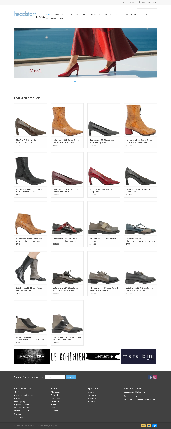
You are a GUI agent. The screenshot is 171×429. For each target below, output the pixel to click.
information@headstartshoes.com (141, 399)
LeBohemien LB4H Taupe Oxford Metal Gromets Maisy (103, 289)
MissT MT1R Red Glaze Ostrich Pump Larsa (102, 190)
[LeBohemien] (32, 356)
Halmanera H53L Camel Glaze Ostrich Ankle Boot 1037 (66, 141)
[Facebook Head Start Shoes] (150, 377)
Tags (53, 407)
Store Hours (19, 417)
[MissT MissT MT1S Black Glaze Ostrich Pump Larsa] (140, 169)
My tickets (91, 398)
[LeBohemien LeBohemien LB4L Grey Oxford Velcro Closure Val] (103, 218)
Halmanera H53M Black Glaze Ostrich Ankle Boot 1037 (29, 190)
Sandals (134, 14)
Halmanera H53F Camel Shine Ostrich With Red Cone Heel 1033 (140, 141)
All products (55, 392)
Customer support (21, 411)
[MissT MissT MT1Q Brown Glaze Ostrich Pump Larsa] (30, 120)
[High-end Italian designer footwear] (29, 14)
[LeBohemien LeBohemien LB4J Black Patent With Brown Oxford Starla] (67, 268)
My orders (91, 395)
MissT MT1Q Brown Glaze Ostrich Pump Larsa (27, 141)
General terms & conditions (25, 395)
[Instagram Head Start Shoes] (155, 377)
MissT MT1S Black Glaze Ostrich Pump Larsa (140, 190)
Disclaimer (18, 398)
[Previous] (19, 54)
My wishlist (91, 401)
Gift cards (51, 18)
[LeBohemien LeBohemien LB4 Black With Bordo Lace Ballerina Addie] (67, 218)
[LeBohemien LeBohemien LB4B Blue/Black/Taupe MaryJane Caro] (140, 218)
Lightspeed (53, 426)
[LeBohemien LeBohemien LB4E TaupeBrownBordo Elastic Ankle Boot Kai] (30, 317)
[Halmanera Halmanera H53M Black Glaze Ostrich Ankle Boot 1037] (30, 169)
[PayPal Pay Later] (149, 425)
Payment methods (21, 404)
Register (90, 392)
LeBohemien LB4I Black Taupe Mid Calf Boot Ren (29, 289)
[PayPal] (143, 425)
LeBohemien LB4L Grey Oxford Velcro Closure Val (102, 239)
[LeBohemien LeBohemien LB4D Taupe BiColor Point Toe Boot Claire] (67, 317)
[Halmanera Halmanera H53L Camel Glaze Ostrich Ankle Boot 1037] (67, 120)
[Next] (152, 54)
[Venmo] (154, 425)
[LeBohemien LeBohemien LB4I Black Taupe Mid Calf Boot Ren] (30, 268)
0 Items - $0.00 (130, 2)
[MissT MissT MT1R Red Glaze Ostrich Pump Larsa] (103, 169)
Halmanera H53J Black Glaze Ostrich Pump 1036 (101, 141)
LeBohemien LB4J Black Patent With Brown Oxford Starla (66, 289)
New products (56, 398)
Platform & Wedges (91, 14)
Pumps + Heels (110, 14)
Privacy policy (19, 401)
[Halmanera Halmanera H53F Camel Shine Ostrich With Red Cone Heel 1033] (140, 120)
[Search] (139, 10)
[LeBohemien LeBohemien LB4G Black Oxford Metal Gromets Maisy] (140, 268)
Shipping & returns (21, 407)
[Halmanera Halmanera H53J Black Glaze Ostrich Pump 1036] (103, 120)
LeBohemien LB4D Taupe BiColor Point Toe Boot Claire (67, 338)
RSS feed (54, 411)
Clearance (55, 401)
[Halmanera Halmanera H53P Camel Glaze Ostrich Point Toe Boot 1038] (30, 218)
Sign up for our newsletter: (28, 377)
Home (48, 14)
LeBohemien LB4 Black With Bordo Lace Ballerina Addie (65, 239)
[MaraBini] (103, 356)
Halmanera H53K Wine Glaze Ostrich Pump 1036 (65, 190)
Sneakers (123, 14)
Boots (77, 14)
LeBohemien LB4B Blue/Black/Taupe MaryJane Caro (140, 239)
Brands (61, 18)
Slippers (144, 14)
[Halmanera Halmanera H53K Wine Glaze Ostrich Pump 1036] (67, 169)
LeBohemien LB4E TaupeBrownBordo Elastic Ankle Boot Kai (30, 338)
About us (17, 392)
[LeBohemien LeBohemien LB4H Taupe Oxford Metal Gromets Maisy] (103, 268)
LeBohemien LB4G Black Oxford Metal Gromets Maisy (139, 289)
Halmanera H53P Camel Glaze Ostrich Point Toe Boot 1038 (29, 239)
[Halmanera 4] (85, 53)
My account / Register (149, 2)
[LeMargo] (67, 356)
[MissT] (138, 356)
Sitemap (17, 414)
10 (99, 81)
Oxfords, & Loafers (62, 14)
